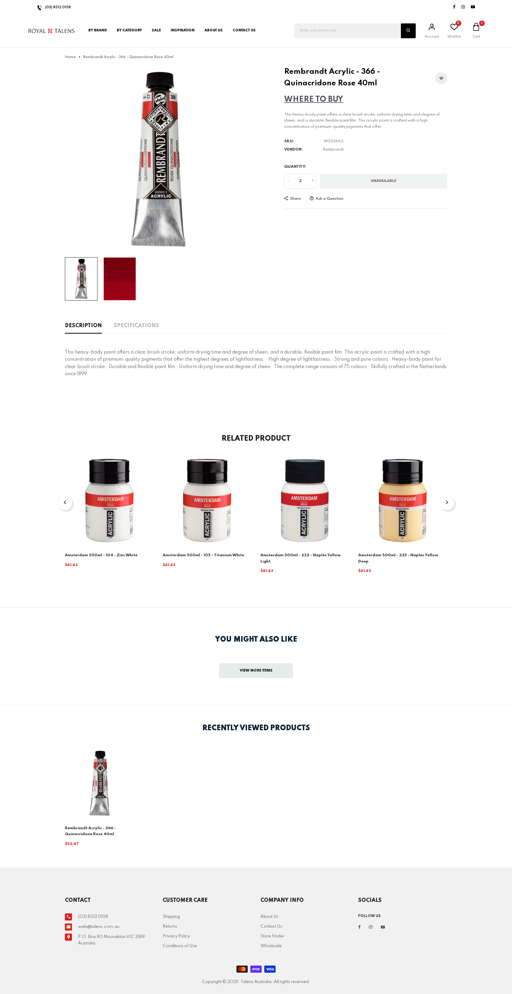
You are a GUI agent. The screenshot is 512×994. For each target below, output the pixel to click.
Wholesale (271, 946)
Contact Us (271, 926)
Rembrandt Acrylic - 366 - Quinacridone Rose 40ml (90, 831)
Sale (156, 30)
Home (70, 57)
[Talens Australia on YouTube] (473, 7)
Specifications (136, 325)
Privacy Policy (176, 936)
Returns (170, 926)
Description (83, 325)
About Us (213, 30)
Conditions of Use (180, 946)
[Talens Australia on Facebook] (454, 7)
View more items (256, 670)
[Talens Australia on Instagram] (463, 7)
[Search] (408, 30)
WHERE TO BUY (313, 99)
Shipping (171, 917)
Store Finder (272, 936)
